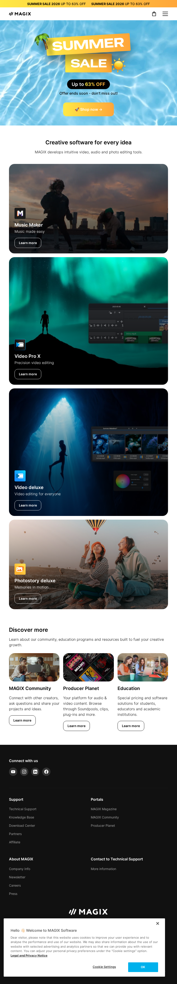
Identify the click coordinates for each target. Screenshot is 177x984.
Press (13, 894)
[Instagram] (24, 772)
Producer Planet (103, 825)
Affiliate (14, 842)
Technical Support (22, 809)
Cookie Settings (104, 967)
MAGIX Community (105, 817)
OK (143, 967)
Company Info (19, 869)
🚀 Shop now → (88, 109)
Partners (15, 834)
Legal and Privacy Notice (29, 955)
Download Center (22, 825)
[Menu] (165, 14)
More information (103, 869)
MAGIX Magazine (104, 809)
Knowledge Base (21, 817)
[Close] (158, 923)
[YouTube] (13, 772)
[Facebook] (46, 772)
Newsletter (17, 877)
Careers (15, 885)
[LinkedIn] (35, 772)
